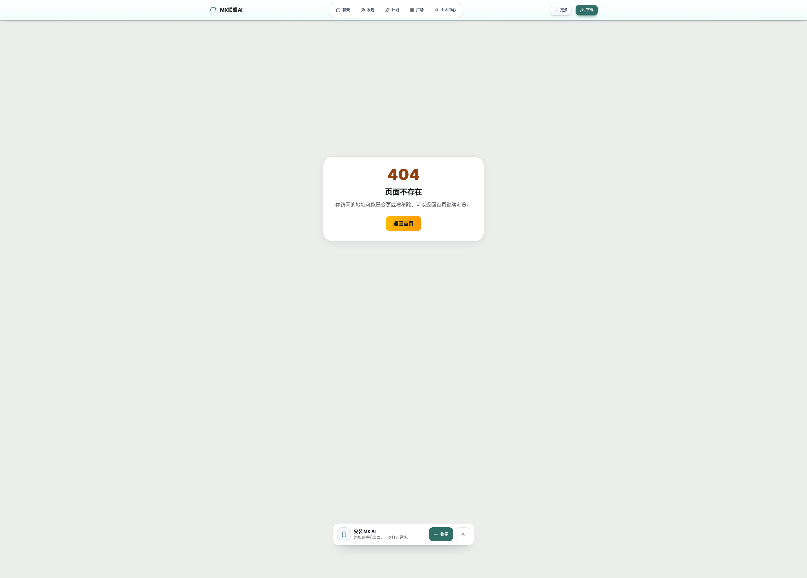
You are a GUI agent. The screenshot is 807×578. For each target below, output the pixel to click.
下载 (590, 10)
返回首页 (403, 223)
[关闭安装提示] (463, 534)
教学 (444, 534)
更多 (564, 10)
